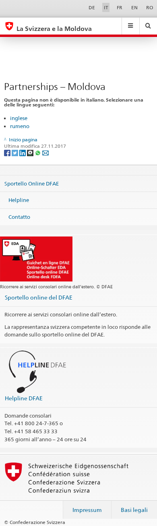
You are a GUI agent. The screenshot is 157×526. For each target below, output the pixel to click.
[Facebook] (8, 152)
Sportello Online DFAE (31, 183)
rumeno (19, 126)
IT (106, 7)
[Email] (45, 152)
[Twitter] (15, 152)
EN (134, 7)
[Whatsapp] (38, 152)
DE (92, 7)
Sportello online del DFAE (38, 297)
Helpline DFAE (24, 398)
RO (149, 7)
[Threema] (31, 152)
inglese (18, 118)
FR (119, 7)
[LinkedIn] (23, 152)
